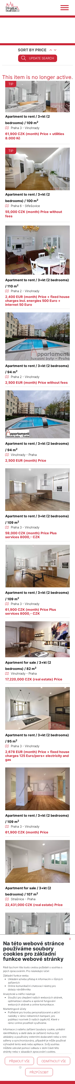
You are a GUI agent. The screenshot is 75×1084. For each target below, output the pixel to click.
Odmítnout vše (53, 1061)
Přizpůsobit (39, 1072)
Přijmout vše (19, 1061)
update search (41, 58)
